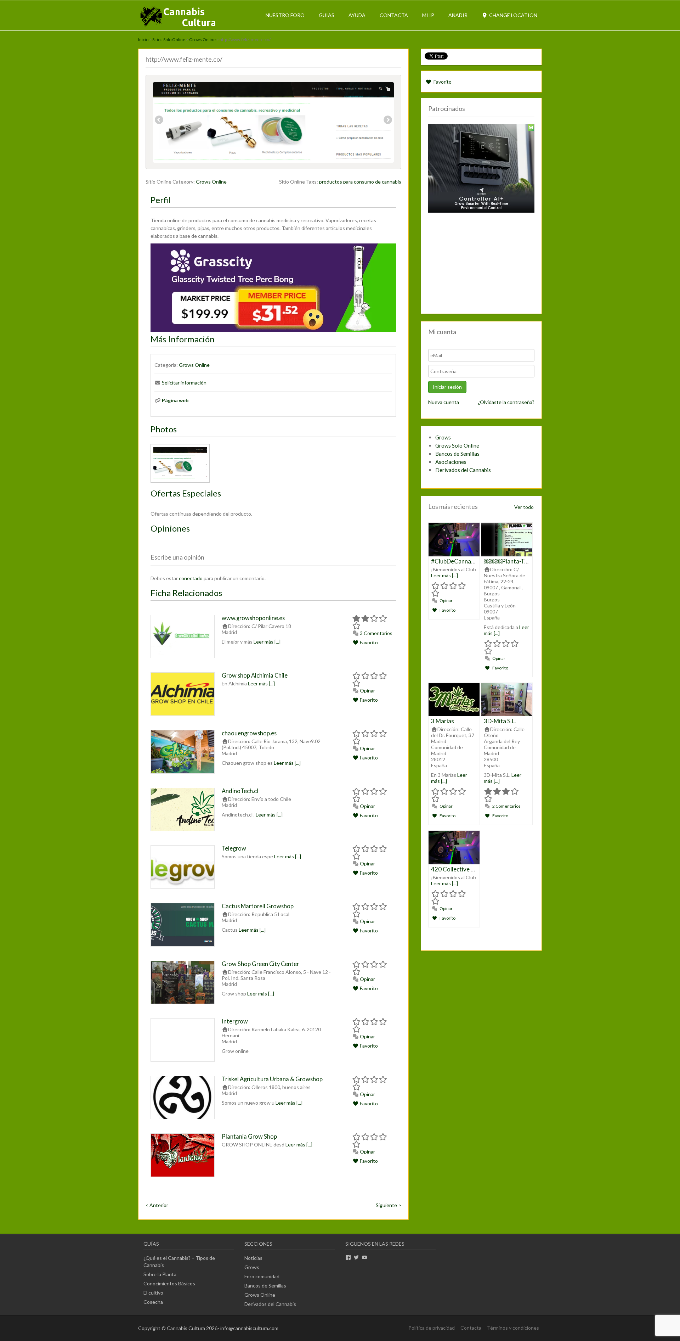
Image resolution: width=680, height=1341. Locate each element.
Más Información (183, 339)
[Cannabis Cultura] (178, 27)
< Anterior (157, 1205)
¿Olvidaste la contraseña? (506, 402)
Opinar (367, 691)
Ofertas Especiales (186, 493)
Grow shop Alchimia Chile (255, 675)
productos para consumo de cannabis (360, 182)
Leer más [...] (267, 642)
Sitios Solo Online (168, 39)
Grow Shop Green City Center (260, 963)
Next (387, 121)
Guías (326, 15)
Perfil (160, 200)
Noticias (253, 1258)
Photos (164, 429)
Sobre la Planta (159, 1274)
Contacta (394, 15)
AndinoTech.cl (240, 790)
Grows (443, 437)
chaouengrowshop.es (249, 733)
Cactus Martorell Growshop (258, 906)
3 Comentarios (375, 633)
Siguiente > (388, 1205)
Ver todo (524, 507)
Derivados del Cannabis (463, 470)
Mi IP (428, 15)
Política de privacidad (431, 1328)
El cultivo (153, 1293)
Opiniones (170, 528)
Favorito (368, 642)
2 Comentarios (506, 806)
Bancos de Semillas (457, 453)
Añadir (458, 15)
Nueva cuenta (443, 402)
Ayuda (357, 15)
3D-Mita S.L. (500, 721)
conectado (191, 578)
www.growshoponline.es (253, 618)
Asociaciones (450, 462)
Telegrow (234, 848)
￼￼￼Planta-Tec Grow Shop (522, 561)
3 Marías (442, 721)
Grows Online (202, 39)
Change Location (512, 15)
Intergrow (235, 1021)
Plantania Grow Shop (249, 1136)
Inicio (143, 39)
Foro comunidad (261, 1276)
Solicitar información (184, 383)
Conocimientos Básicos (169, 1283)
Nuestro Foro (285, 15)
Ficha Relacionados (186, 593)
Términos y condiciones (513, 1328)
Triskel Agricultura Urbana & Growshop (272, 1079)
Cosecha (153, 1302)
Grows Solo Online (457, 445)
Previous (159, 121)
